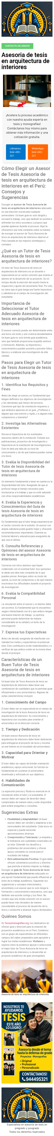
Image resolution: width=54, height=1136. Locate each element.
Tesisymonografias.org (17, 923)
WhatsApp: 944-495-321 (38, 152)
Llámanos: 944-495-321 (15, 152)
